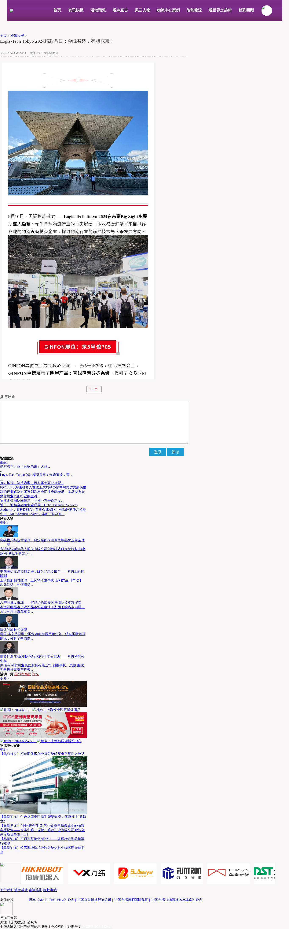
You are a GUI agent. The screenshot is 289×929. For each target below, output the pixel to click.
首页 (57, 10)
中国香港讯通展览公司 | (95, 900)
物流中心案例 (168, 10)
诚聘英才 (21, 890)
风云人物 (142, 10)
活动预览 (98, 10)
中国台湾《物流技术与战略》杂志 (176, 900)
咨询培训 (35, 890)
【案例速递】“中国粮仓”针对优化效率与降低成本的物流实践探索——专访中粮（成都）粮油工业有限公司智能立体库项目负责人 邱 (42, 830)
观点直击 (120, 10)
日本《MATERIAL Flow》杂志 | (53, 900)
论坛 (35, 674)
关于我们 (7, 890)
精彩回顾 (246, 10)
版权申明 (50, 890)
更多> (4, 462)
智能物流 (194, 10)
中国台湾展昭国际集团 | (132, 900)
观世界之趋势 (220, 10)
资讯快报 (76, 10)
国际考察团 (22, 674)
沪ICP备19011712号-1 (97, 926)
